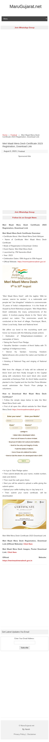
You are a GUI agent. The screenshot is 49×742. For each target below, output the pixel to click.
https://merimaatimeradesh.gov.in (26, 409)
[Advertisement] (24, 56)
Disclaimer (31, 734)
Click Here (28, 544)
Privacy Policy (19, 734)
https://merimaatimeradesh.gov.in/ (32, 262)
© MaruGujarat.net (26, 725)
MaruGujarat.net (25, 6)
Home (4, 135)
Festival (14, 135)
